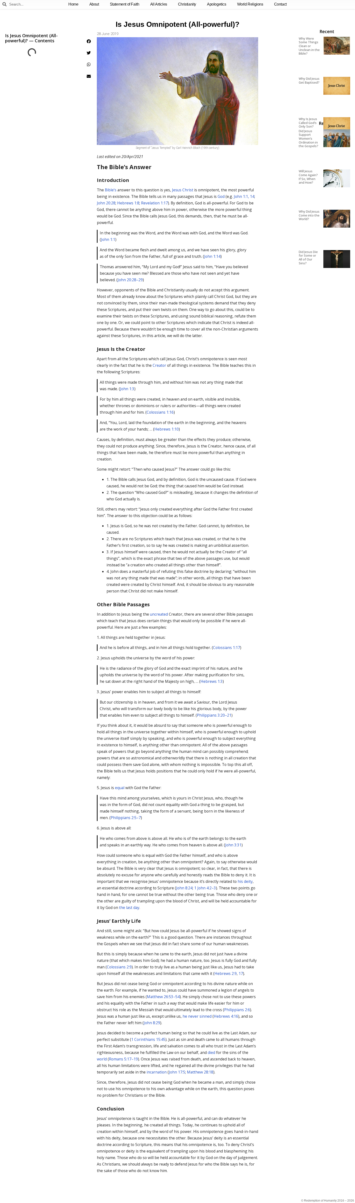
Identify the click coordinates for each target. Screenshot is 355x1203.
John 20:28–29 (130, 279)
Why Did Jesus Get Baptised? (309, 80)
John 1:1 (108, 239)
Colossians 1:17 (226, 647)
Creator (159, 365)
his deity (245, 881)
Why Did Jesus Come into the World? (309, 215)
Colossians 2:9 (119, 967)
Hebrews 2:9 (225, 973)
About (94, 4)
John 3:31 (233, 845)
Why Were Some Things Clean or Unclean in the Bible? (309, 46)
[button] (88, 41)
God (221, 196)
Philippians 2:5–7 (126, 817)
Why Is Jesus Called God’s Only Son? (308, 123)
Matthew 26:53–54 (163, 996)
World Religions (250, 4)
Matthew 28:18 (200, 1072)
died (211, 1052)
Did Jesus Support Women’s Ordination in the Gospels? (308, 138)
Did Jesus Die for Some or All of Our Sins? (308, 257)
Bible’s (110, 190)
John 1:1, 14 (244, 196)
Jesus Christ (182, 190)
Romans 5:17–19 (123, 1059)
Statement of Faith (124, 4)
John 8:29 (152, 1022)
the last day (129, 907)
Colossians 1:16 (160, 412)
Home (73, 4)
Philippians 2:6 (237, 1009)
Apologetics (216, 4)
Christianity (187, 4)
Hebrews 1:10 (166, 429)
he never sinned (197, 1016)
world (102, 1059)
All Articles (158, 4)
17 (241, 973)
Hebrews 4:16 (226, 1016)
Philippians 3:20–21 (214, 715)
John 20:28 (106, 203)
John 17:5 (177, 1072)
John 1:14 (212, 256)
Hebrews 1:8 (128, 203)
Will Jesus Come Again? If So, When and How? (308, 177)
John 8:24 (184, 888)
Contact (280, 4)
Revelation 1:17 (154, 203)
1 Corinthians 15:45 (148, 1039)
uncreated (159, 614)
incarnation (157, 1072)
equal (119, 787)
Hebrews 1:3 (211, 681)
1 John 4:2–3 (205, 888)
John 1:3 (127, 388)
